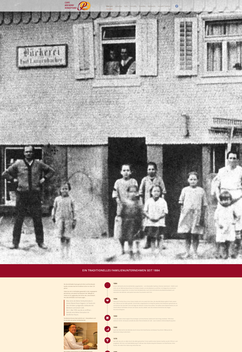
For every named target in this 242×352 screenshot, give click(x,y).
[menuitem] (109, 6)
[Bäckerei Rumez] (78, 6)
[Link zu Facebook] (176, 6)
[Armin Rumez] (80, 336)
